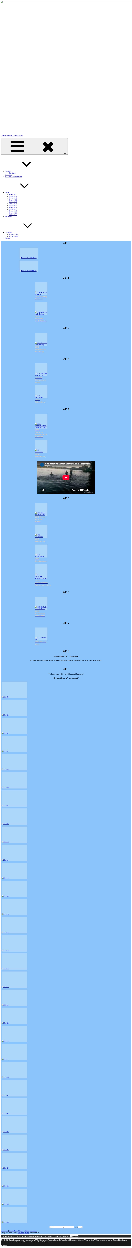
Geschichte (8, 232)
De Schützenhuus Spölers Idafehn (12, 135)
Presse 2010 (13, 194)
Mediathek (8, 175)
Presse (7, 192)
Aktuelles (8, 171)
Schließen (4, 1245)
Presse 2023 (13, 215)
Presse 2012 (13, 198)
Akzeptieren (74, 1236)
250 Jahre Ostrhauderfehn (13, 177)
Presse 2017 (13, 207)
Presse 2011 (13, 196)
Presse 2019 (13, 211)
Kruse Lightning (23, 1233)
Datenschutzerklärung (16, 1231)
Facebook (12, 173)
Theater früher (13, 234)
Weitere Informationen (62, 1236)
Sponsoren (8, 217)
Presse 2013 (13, 200)
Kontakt (7, 238)
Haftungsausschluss (30, 1231)
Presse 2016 (13, 205)
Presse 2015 (13, 204)
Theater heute (13, 236)
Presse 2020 (13, 213)
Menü (65, 153)
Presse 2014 (13, 202)
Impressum (4, 1231)
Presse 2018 (13, 209)
